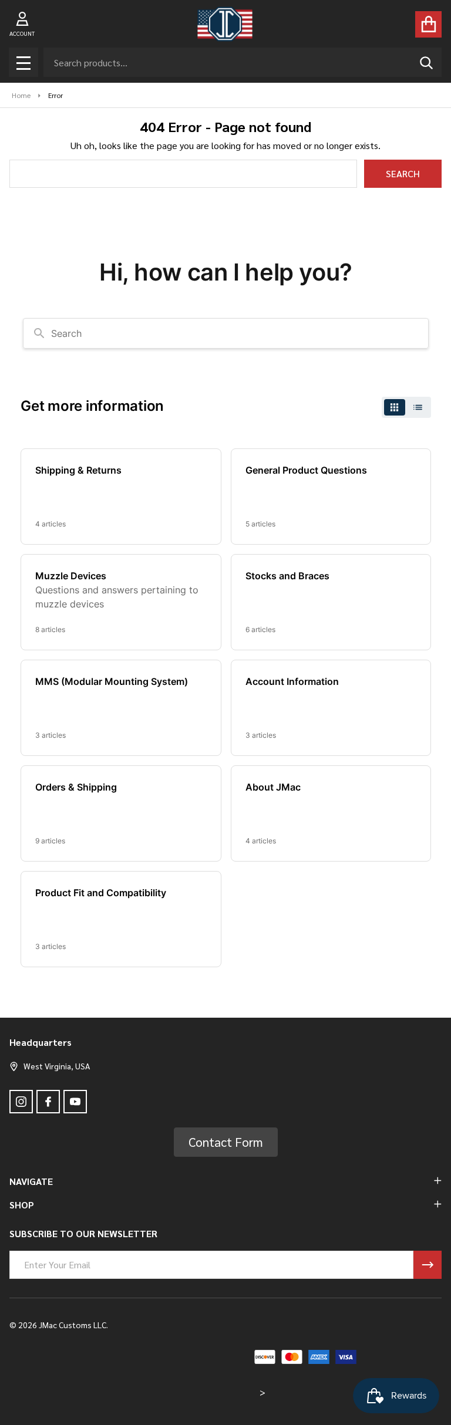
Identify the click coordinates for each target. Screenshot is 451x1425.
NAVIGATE (31, 1181)
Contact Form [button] (226, 1142)
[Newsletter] (427, 1265)
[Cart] (428, 24)
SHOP (21, 1204)
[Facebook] (48, 1101)
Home (21, 95)
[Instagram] (21, 1101)
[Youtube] (75, 1101)
